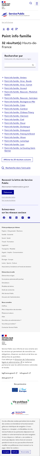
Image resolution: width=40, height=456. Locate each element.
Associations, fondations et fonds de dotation (16, 267)
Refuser (15, 452)
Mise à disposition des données (11, 310)
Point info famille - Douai (14, 123)
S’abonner (8, 192)
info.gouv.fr (24, 373)
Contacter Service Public (10, 327)
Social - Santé (6, 238)
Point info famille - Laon (14, 144)
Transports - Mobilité (8, 249)
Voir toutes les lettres (8, 200)
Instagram (22, 217)
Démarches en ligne (8, 276)
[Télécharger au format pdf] (4, 29)
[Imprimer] (8, 29)
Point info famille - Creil (14, 119)
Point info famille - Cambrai (16, 108)
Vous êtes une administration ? (11, 320)
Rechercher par (17, 57)
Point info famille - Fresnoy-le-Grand (19, 133)
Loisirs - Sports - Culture (9, 263)
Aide (3, 317)
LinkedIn (16, 217)
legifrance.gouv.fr (8, 373)
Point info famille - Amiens (15, 77)
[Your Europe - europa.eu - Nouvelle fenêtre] (20, 390)
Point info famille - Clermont (16, 116)
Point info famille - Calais (14, 105)
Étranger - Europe (7, 260)
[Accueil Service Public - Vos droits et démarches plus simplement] (16, 17)
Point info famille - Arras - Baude (18, 81)
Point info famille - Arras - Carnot (18, 84)
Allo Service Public (8, 293)
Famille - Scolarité (7, 235)
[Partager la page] (12, 29)
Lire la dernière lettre (8, 197)
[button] (16, 29)
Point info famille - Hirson (15, 137)
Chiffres (4, 306)
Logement (5, 245)
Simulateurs (5, 283)
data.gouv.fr (6, 378)
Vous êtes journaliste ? (9, 324)
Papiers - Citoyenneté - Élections (12, 231)
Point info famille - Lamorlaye (16, 141)
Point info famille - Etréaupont (17, 130)
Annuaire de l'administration (11, 297)
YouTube (29, 217)
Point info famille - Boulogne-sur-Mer (19, 101)
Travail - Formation (8, 242)
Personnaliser (25, 452)
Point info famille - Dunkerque (17, 126)
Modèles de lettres (8, 286)
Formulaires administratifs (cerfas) (12, 279)
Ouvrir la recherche (30, 3)
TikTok (10, 217)
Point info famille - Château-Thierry (19, 112)
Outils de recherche (8, 290)
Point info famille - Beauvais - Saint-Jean (21, 98)
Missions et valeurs (7, 313)
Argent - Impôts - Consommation (12, 252)
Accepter (6, 452)
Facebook (4, 217)
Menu (37, 4)
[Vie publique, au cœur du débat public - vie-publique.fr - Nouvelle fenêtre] (20, 402)
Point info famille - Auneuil (15, 88)
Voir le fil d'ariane (7, 22)
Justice (4, 256)
